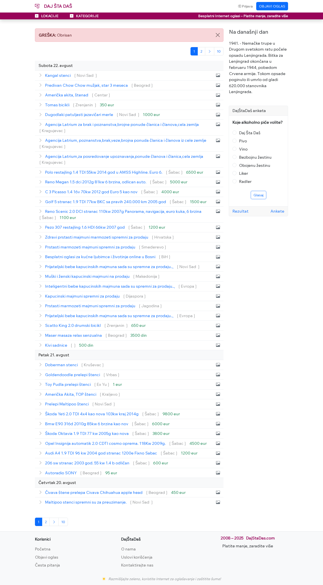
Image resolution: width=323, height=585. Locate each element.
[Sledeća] (209, 51)
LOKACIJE (49, 16)
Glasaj (258, 195)
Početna (43, 549)
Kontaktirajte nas (137, 565)
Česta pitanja (47, 565)
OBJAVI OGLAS (272, 6)
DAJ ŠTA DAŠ (57, 6)
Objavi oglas (46, 557)
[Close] (217, 35)
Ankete (277, 211)
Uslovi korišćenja (136, 557)
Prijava (247, 6)
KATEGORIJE (87, 16)
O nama (128, 549)
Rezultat (240, 211)
